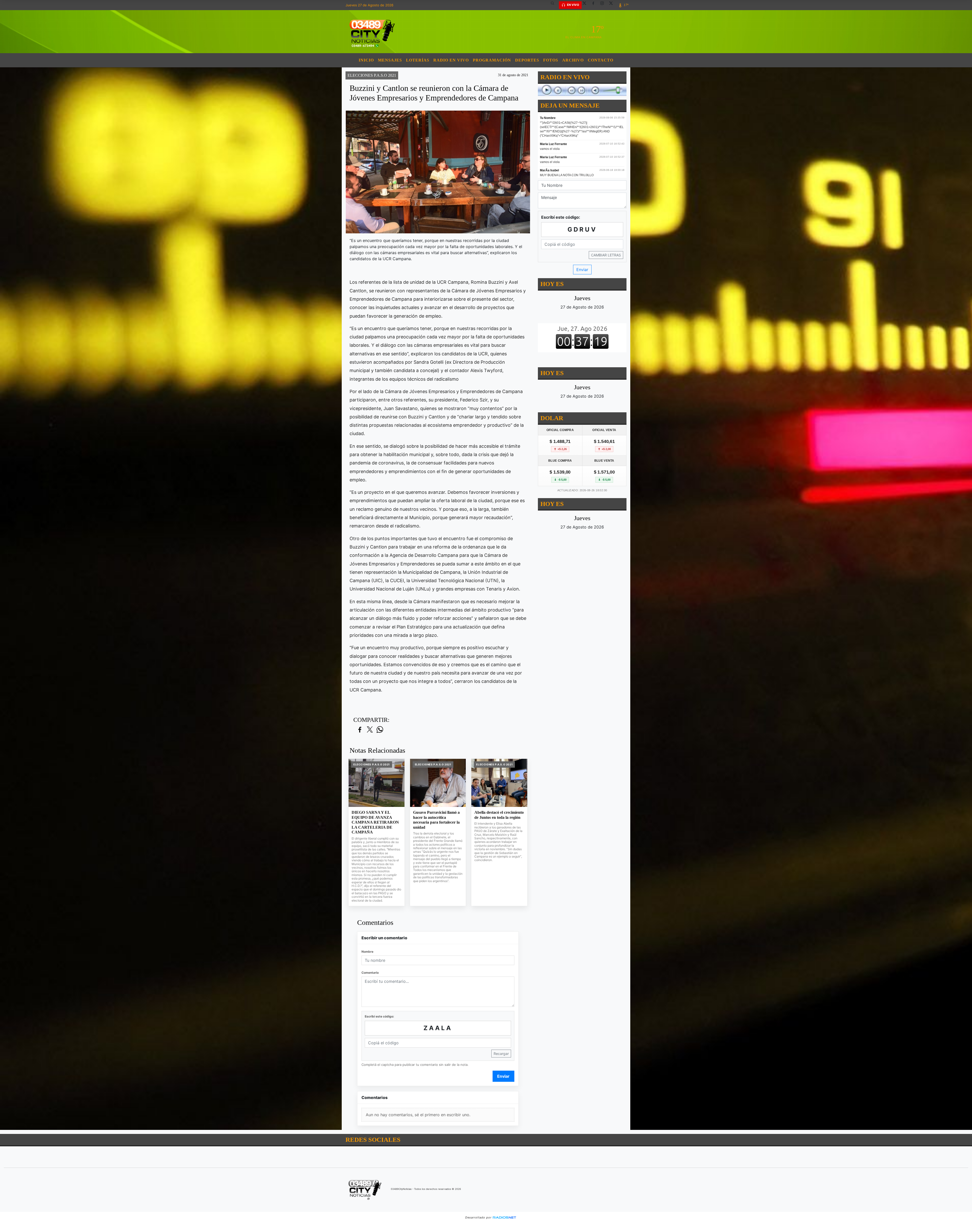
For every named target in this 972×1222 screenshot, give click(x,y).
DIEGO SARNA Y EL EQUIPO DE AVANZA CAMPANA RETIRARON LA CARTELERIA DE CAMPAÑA (375, 822)
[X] (586, 5)
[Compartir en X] (370, 730)
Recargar (501, 1053)
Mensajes (390, 60)
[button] (554, 5)
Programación (492, 60)
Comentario (370, 972)
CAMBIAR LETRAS (606, 255)
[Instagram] (604, 5)
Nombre (367, 951)
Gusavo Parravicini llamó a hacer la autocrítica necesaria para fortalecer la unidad (436, 819)
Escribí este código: (379, 1016)
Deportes (527, 60)
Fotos (550, 60)
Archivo (573, 60)
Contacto (600, 60)
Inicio (366, 60)
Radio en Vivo (451, 60)
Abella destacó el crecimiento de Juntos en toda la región (499, 815)
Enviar (503, 1076)
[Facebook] (595, 5)
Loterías (417, 60)
